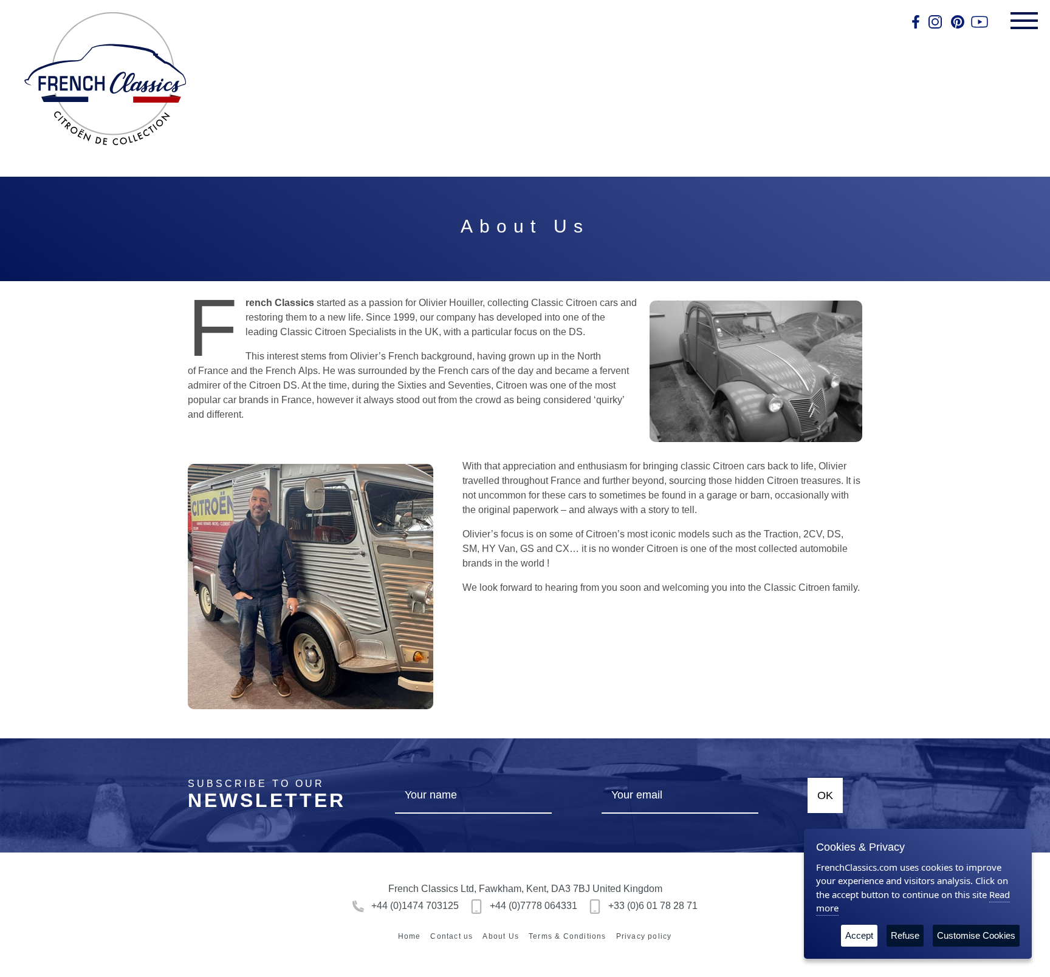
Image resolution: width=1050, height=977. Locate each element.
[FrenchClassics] (105, 78)
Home (409, 936)
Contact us (451, 936)
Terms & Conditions (567, 936)
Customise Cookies (976, 935)
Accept (859, 935)
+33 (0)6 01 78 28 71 (652, 905)
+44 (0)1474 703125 (414, 905)
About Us (500, 936)
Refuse (905, 935)
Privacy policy (644, 936)
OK (825, 795)
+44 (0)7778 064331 (532, 905)
